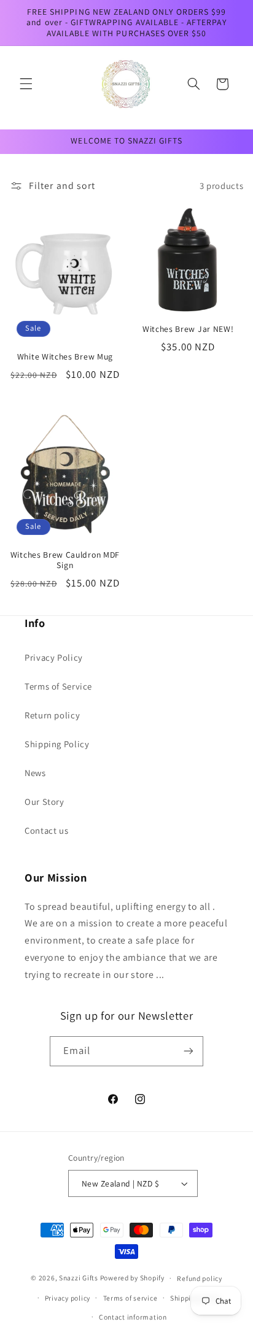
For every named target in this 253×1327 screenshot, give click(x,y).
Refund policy (199, 1278)
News (35, 773)
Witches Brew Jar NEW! (188, 329)
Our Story (44, 801)
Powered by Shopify (132, 1277)
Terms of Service (58, 686)
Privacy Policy (54, 657)
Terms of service (130, 1297)
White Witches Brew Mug (65, 357)
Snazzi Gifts (79, 1277)
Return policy (52, 715)
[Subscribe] (188, 1051)
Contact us (46, 830)
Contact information (133, 1316)
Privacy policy (67, 1297)
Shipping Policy (57, 744)
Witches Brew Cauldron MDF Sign (65, 560)
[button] (26, 84)
